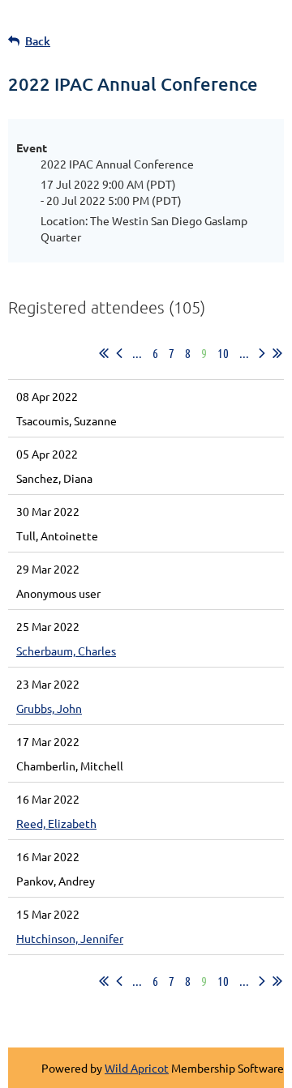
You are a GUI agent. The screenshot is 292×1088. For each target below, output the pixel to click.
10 (223, 353)
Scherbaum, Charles (66, 650)
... (137, 353)
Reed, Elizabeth (56, 823)
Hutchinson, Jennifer (69, 938)
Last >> (277, 353)
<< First (104, 353)
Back (37, 41)
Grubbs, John (49, 708)
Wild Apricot (137, 1067)
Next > (262, 353)
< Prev (119, 353)
